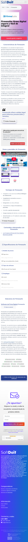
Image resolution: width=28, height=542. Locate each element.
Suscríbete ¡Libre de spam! (14, 424)
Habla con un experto (18, 143)
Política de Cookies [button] (20, 531)
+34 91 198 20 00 (6, 520)
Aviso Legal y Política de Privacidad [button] (15, 431)
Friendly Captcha (20, 439)
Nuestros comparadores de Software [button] (9, 488)
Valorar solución (9, 307)
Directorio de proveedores (8, 7)
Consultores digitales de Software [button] (8, 490)
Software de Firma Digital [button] (9, 304)
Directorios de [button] (6, 492)
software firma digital (9, 342)
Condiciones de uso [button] (14, 530)
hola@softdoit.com (6, 522)
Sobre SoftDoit (4, 503)
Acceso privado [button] (4, 507)
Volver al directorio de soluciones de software (14, 377)
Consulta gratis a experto (14, 38)
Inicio (3, 7)
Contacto (3, 505)
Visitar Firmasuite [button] (10, 121)
